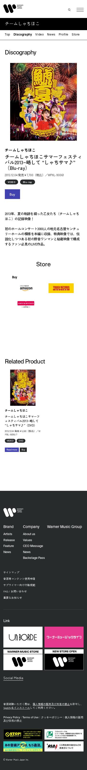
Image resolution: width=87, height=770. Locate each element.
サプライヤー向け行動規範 (19, 585)
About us (29, 534)
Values (27, 540)
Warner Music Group (64, 527)
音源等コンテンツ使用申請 (19, 578)
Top (7, 34)
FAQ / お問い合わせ (15, 591)
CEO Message (33, 546)
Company (31, 527)
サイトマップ (11, 572)
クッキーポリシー (51, 717)
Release (9, 540)
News (51, 34)
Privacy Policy (11, 717)
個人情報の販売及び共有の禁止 (51, 704)
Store (76, 34)
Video (39, 34)
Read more (12, 450)
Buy (12, 194)
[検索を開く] (69, 9)
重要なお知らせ (12, 597)
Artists (7, 534)
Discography (23, 34)
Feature (8, 546)
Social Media (13, 677)
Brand (8, 527)
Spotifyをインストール (16, 707)
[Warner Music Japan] (13, 512)
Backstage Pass (34, 558)
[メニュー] (80, 9)
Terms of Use (30, 717)
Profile (63, 34)
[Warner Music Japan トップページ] (13, 8)
